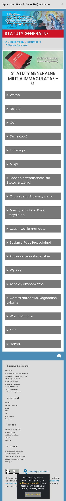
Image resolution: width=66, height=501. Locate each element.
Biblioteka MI (34, 41)
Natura (15, 109)
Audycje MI (8, 462)
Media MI (8, 440)
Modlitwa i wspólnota (12, 435)
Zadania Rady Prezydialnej (30, 242)
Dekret (15, 344)
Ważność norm (21, 316)
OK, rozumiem (33, 494)
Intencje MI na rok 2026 (12, 430)
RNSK (6, 411)
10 (48, 24)
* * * (13, 330)
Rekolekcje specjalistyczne (14, 451)
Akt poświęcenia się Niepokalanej (16, 373)
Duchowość (19, 136)
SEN (6, 413)
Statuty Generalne (18, 45)
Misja (14, 164)
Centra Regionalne (11, 389)
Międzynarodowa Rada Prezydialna (26, 212)
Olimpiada (8, 419)
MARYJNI (8, 438)
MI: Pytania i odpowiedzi (13, 392)
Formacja (17, 150)
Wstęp (15, 95)
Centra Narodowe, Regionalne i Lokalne (32, 300)
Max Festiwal (9, 416)
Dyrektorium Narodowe (13, 384)
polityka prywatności (38, 471)
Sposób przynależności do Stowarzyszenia (28, 180)
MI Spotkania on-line (12, 454)
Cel (12, 122)
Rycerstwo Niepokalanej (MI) (26, 4)
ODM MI (7, 403)
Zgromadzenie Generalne (30, 256)
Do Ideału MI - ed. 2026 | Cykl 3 (15, 456)
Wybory (16, 270)
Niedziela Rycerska (11, 405)
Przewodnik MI (10, 432)
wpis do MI (8, 371)
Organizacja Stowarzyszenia (31, 196)
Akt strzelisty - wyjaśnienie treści (16, 376)
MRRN (7, 408)
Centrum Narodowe (11, 387)
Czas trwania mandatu (28, 229)
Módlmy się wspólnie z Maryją (15, 459)
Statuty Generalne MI (12, 381)
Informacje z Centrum (12, 379)
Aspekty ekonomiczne (27, 284)
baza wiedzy (17, 41)
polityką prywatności (29, 483)
